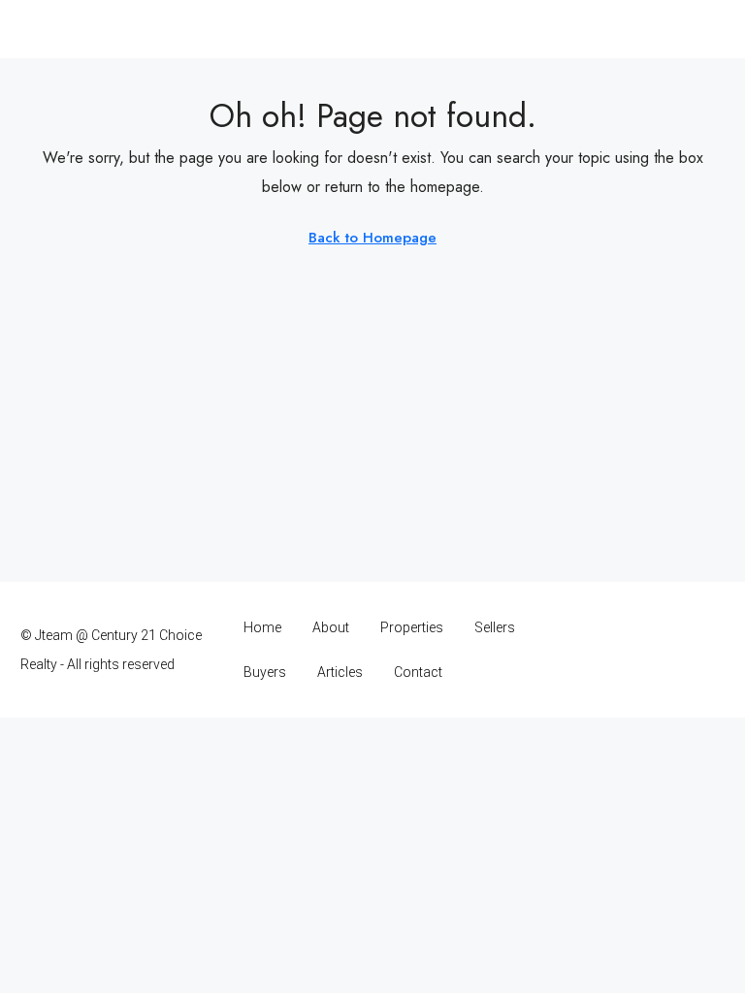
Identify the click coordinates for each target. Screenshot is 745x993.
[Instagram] (606, 649)
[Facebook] (572, 649)
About (330, 627)
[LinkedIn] (640, 649)
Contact (418, 672)
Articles (340, 672)
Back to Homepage (372, 237)
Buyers (264, 672)
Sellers (494, 627)
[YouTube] (673, 649)
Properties (411, 627)
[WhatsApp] (707, 649)
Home (262, 627)
